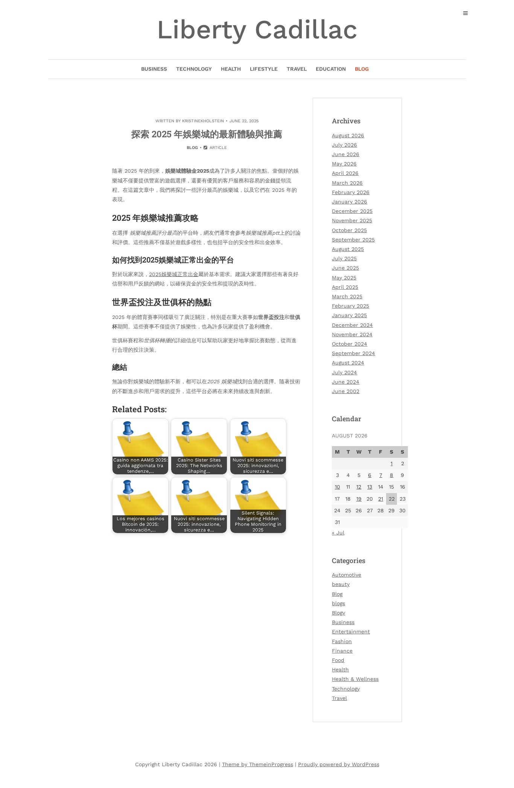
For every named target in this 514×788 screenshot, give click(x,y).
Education (331, 69)
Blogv (338, 613)
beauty (341, 584)
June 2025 (345, 268)
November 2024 (352, 334)
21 (380, 499)
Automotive (346, 575)
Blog (362, 69)
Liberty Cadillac (257, 29)
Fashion (342, 641)
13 (369, 487)
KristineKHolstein (203, 120)
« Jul (338, 533)
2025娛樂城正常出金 (173, 274)
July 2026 (344, 145)
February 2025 (350, 306)
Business (154, 69)
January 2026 (349, 202)
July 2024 (344, 372)
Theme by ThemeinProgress (257, 764)
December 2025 (352, 211)
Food (338, 660)
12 (358, 487)
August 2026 (348, 135)
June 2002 (345, 391)
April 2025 (345, 287)
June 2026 (345, 154)
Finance (342, 651)
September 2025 (353, 240)
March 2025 (347, 296)
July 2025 (344, 258)
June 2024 (345, 382)
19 (359, 499)
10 (337, 487)
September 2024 (353, 353)
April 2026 (345, 173)
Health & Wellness (355, 679)
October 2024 (349, 344)
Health (231, 69)
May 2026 (344, 164)
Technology (194, 69)
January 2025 (349, 315)
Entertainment (351, 632)
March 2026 (347, 183)
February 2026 (351, 192)
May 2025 (344, 278)
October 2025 (349, 230)
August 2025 (348, 249)
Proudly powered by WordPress (338, 764)
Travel (297, 69)
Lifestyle (264, 69)
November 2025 (352, 220)
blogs (338, 603)
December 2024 (352, 325)
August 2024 (348, 363)
